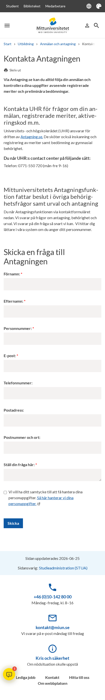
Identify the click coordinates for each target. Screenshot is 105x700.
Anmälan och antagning (58, 44)
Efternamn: (13, 301)
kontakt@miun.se (53, 627)
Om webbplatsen (52, 683)
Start (7, 44)
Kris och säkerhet (52, 658)
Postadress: (14, 410)
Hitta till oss (79, 677)
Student (12, 6)
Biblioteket (32, 6)
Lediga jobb (25, 677)
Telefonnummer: (18, 382)
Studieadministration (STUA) (63, 567)
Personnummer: (18, 328)
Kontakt (52, 677)
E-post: (10, 355)
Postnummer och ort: (22, 437)
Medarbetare (55, 6)
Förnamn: (12, 273)
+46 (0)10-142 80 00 (53, 596)
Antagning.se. (32, 136)
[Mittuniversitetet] (52, 25)
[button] (9, 674)
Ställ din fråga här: (19, 464)
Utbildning (26, 44)
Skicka (13, 523)
